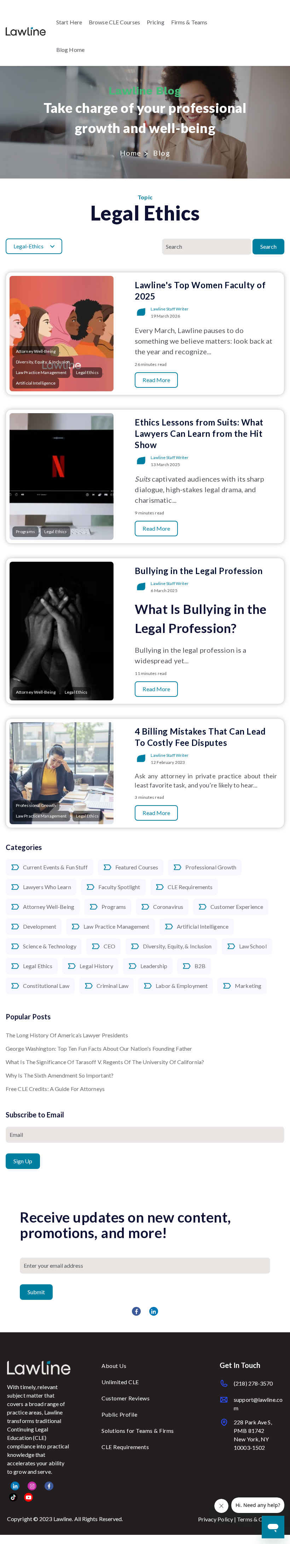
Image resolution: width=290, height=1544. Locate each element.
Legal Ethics (37, 966)
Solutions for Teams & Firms (138, 1430)
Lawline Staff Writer (169, 309)
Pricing (155, 22)
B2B (200, 966)
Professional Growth (210, 867)
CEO (109, 946)
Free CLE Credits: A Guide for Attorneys (55, 1088)
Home (130, 153)
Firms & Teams (189, 22)
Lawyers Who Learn (47, 886)
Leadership (153, 966)
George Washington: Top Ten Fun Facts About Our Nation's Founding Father (99, 1048)
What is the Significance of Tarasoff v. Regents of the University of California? (105, 1062)
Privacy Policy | (217, 1519)
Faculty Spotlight (119, 886)
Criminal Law (112, 985)
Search (268, 246)
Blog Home (70, 49)
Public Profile (119, 1414)
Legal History (96, 966)
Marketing (248, 985)
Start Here (69, 22)
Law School (253, 946)
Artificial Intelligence (202, 926)
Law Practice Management (116, 926)
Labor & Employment (182, 985)
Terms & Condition (260, 1519)
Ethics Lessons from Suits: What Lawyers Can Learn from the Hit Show (199, 433)
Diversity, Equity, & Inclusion (177, 946)
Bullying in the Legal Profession (198, 571)
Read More (156, 379)
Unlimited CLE (120, 1382)
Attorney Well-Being (48, 906)
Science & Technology (49, 946)
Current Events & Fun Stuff (55, 867)
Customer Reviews (126, 1398)
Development (39, 926)
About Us (114, 1365)
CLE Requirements (190, 886)
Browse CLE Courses (114, 22)
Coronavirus (168, 906)
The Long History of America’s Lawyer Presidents (67, 1035)
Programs (114, 906)
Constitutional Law (46, 985)
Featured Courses (136, 867)
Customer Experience (236, 906)
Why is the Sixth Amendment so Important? (60, 1075)
